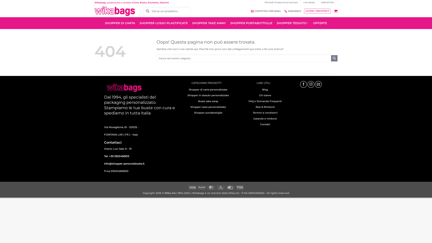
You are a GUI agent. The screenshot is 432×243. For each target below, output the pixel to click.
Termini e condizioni (265, 112)
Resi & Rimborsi (265, 107)
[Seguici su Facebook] (303, 84)
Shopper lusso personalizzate (208, 107)
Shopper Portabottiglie (251, 23)
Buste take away (208, 101)
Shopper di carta (120, 23)
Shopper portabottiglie (208, 112)
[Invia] (334, 58)
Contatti (265, 124)
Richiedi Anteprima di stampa (281, 2)
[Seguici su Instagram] (310, 84)
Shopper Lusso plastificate (164, 23)
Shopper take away (209, 23)
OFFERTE (320, 23)
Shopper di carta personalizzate (208, 89)
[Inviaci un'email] (318, 84)
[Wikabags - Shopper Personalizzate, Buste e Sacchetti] (114, 11)
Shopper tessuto (291, 23)
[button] (336, 11)
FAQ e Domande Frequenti (265, 101)
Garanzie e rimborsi (265, 118)
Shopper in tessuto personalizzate (208, 95)
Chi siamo (265, 95)
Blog (265, 89)
